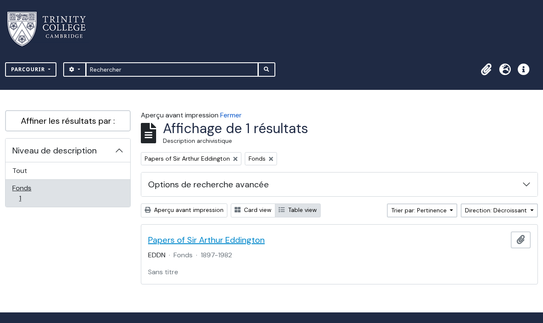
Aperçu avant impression (188, 210)
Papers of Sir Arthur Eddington (206, 240)
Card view (257, 210)
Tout (19, 170)
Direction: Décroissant (497, 210)
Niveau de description (54, 150)
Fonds (29, 193)
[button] (486, 69)
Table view (301, 210)
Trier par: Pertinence (419, 210)
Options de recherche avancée (208, 184)
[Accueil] (51, 29)
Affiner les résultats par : (68, 120)
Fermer (231, 115)
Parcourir (29, 69)
